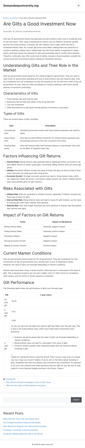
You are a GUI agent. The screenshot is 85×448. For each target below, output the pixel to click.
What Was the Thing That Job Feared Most (21, 419)
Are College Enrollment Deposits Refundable (22, 422)
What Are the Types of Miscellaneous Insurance (26, 385)
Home (5, 18)
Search (76, 400)
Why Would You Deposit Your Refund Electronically (24, 426)
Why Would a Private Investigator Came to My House (28, 382)
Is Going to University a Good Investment (20, 430)
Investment (14, 18)
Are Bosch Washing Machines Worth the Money (23, 434)
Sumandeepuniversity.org (21, 5)
